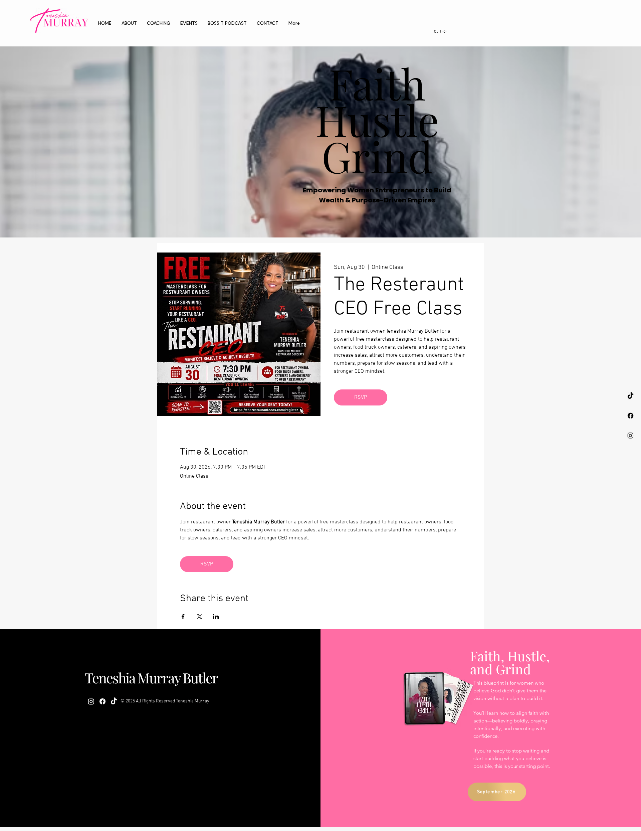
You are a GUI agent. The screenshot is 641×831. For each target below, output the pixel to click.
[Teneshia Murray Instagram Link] (630, 435)
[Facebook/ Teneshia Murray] (630, 416)
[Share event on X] (199, 616)
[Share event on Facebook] (183, 616)
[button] (444, 31)
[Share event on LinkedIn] (216, 616)
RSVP (360, 397)
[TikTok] (630, 396)
